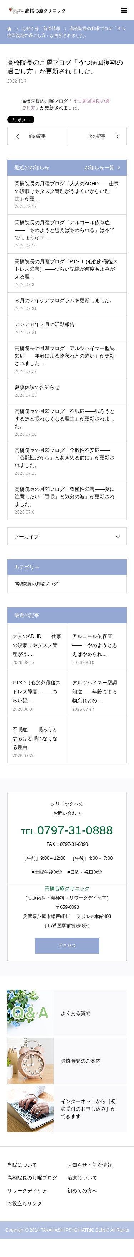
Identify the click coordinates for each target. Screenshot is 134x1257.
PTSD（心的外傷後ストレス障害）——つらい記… (37, 691)
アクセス (67, 945)
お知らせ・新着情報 (89, 1165)
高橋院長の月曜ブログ (36, 584)
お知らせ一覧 (99, 167)
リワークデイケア (27, 1190)
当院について (22, 1165)
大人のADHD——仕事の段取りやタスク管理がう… (37, 645)
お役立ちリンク (24, 1203)
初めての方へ (82, 1190)
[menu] (124, 10)
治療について (82, 1178)
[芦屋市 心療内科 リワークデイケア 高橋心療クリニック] (36, 10)
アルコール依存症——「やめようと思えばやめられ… (94, 645)
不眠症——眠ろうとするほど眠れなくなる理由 (35, 738)
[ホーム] (9, 28)
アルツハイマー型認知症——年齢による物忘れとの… (94, 691)
